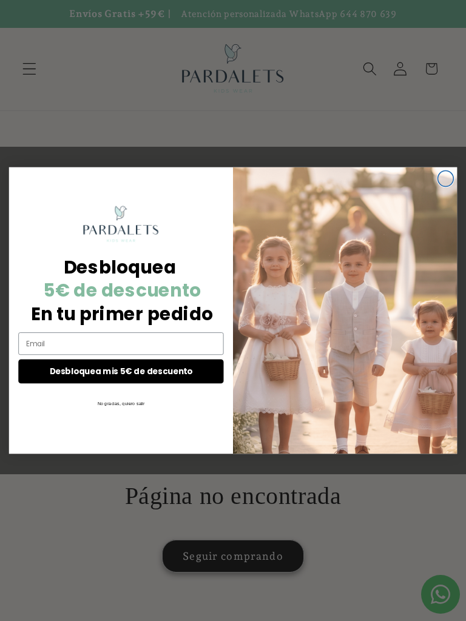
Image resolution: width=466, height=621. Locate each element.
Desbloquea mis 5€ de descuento (121, 371)
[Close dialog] (445, 179)
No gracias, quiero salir (121, 403)
